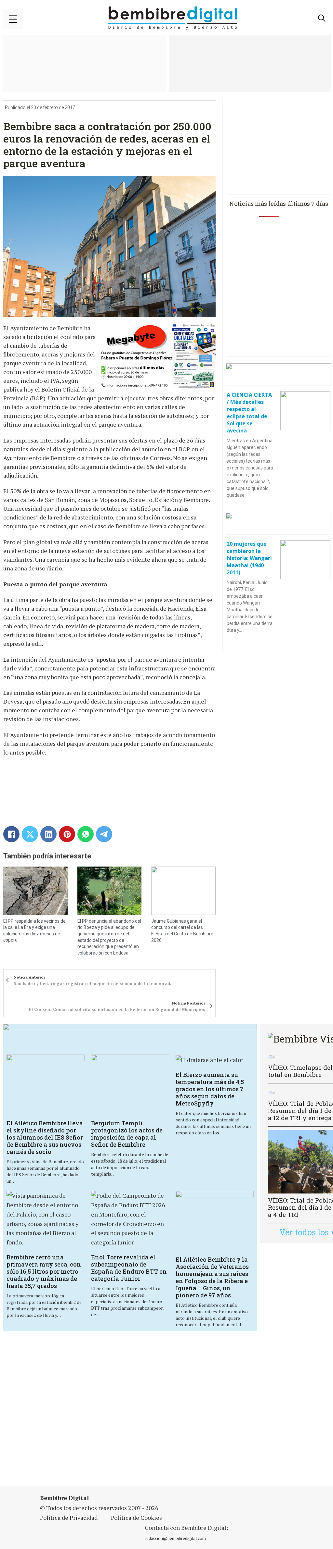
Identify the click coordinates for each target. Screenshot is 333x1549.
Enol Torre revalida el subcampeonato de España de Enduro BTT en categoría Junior (129, 1267)
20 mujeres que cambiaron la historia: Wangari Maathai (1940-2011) (249, 558)
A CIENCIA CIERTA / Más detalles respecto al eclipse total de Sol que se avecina (249, 412)
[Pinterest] (67, 834)
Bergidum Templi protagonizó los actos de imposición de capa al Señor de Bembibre (127, 1133)
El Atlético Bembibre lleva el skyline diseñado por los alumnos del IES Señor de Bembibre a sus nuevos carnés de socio (45, 1137)
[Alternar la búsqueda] (321, 18)
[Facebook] (11, 834)
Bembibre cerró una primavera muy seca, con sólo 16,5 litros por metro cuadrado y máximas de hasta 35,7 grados (44, 1271)
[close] (13, 19)
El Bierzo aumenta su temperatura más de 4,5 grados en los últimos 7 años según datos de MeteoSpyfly (210, 1089)
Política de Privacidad (69, 1517)
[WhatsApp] (85, 834)
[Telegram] (104, 834)
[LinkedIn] (48, 834)
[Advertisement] (115, 1413)
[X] (30, 834)
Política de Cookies (136, 1517)
